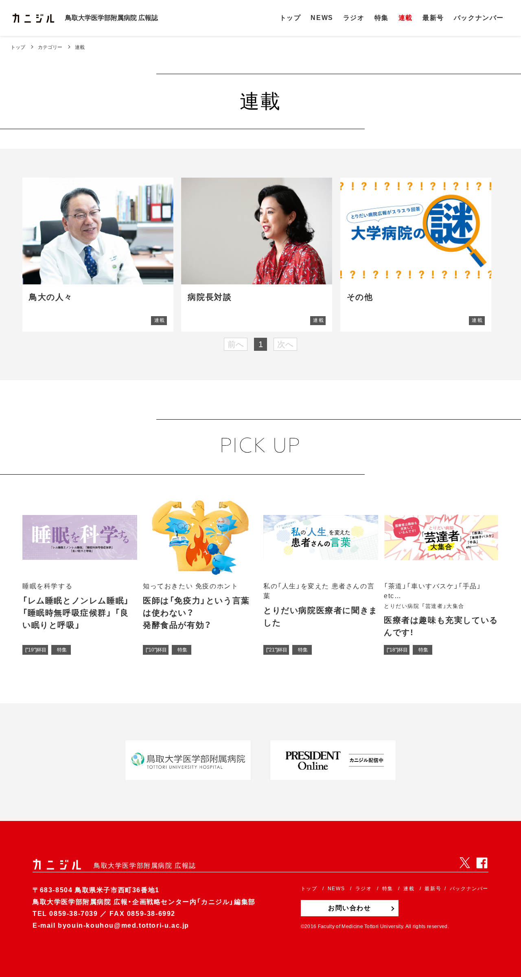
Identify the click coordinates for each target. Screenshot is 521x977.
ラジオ (354, 17)
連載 (405, 17)
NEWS (322, 17)
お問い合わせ (349, 907)
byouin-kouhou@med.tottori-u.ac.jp (123, 925)
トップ (18, 47)
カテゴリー (50, 47)
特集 (381, 17)
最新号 (433, 17)
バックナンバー (479, 17)
